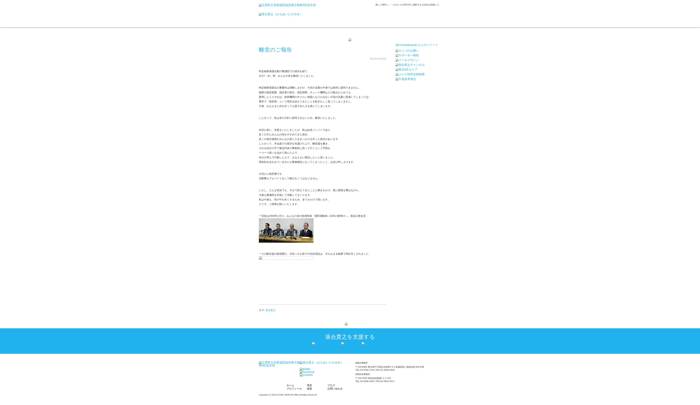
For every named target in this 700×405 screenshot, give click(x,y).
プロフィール (351, 18)
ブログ (412, 18)
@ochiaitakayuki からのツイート (417, 44)
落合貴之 (270, 310)
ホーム (331, 18)
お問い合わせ (431, 18)
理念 (371, 18)
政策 (392, 18)
